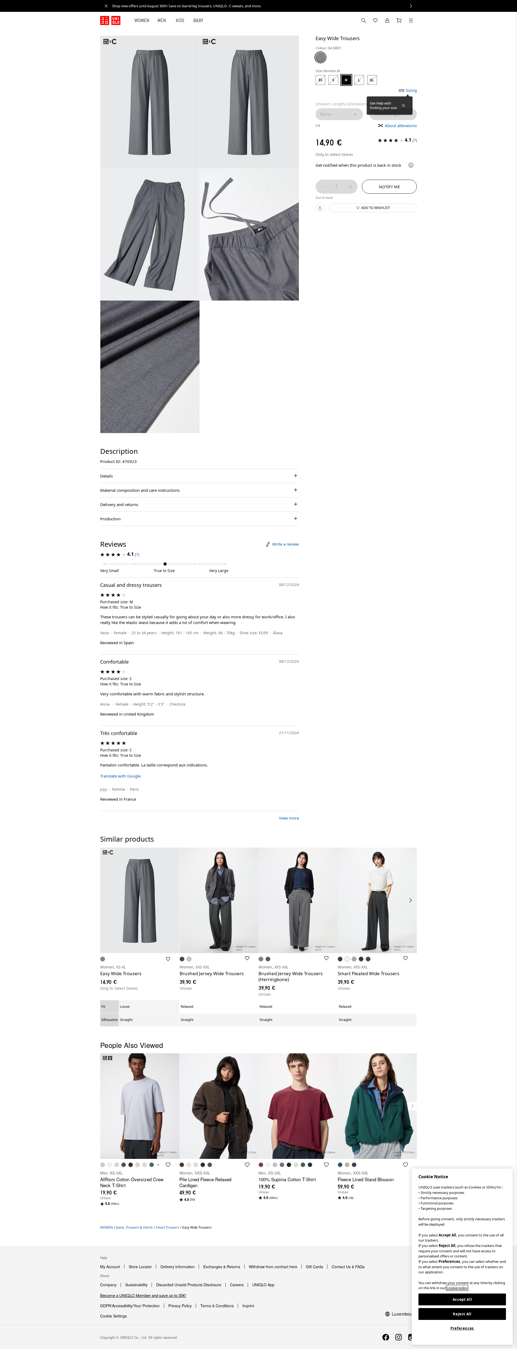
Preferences (462, 1328)
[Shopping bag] (399, 20)
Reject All (462, 1314)
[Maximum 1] (351, 187)
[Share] (320, 208)
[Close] (403, 105)
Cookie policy (457, 1287)
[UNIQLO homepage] (110, 20)
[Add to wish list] (168, 959)
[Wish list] (375, 20)
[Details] (411, 165)
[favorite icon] (168, 1165)
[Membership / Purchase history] (387, 20)
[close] (106, 6)
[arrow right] (411, 900)
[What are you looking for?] (363, 20)
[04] (320, 57)
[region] (462, 1257)
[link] (264, 6)
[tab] (141, 20)
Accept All (462, 1299)
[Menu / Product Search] (411, 20)
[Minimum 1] (323, 187)
